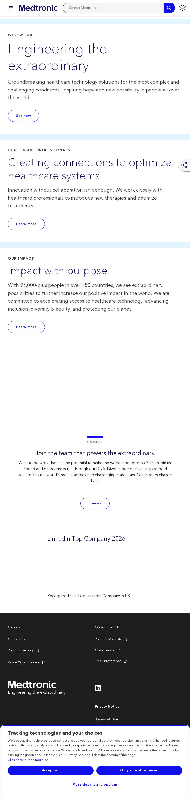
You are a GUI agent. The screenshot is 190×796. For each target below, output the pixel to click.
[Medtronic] (38, 8)
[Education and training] (182, 8)
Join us (95, 503)
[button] (9, 9)
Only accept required (139, 770)
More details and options (95, 784)
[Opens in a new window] (98, 689)
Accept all (51, 770)
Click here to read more (25, 760)
